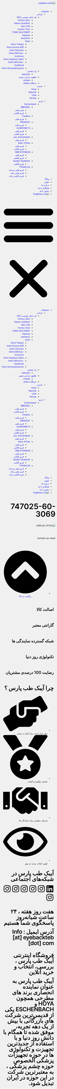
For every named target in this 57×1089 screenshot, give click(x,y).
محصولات (45, 11)
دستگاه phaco (30, 83)
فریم (41, 101)
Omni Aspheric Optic (13, 59)
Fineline (26, 116)
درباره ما (45, 185)
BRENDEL (25, 107)
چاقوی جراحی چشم (27, 77)
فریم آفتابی (19, 113)
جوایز (46, 182)
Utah (34, 95)
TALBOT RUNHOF (21, 161)
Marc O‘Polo (24, 143)
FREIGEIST (25, 122)
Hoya (33, 89)
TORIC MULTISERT (21, 32)
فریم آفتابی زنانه (16, 176)
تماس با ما (44, 191)
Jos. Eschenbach (21, 137)
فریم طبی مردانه (16, 170)
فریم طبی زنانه (17, 173)
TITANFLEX (24, 167)
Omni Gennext (17, 50)
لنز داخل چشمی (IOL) (26, 17)
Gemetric (25, 38)
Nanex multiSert (22, 23)
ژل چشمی (31, 71)
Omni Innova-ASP (15, 47)
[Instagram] (41, 889)
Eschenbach (30, 104)
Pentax (33, 98)
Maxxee (32, 92)
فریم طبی (19, 110)
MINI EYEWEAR (22, 152)
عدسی (40, 86)
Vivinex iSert (24, 20)
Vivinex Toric (24, 29)
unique (26, 80)
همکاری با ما (43, 188)
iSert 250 (25, 26)
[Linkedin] (50, 889)
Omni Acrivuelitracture (13, 68)
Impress (26, 35)
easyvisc (26, 74)
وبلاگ (46, 179)
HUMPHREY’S (23, 128)
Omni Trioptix (17, 44)
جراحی (40, 14)
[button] (28, 252)
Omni (27, 41)
